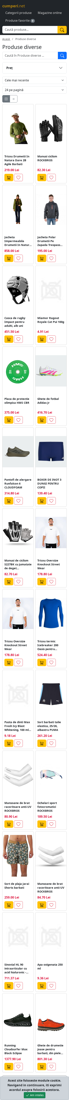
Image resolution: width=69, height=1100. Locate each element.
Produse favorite (17, 20)
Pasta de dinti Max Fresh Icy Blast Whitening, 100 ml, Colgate (17, 726)
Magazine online (50, 13)
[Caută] (62, 29)
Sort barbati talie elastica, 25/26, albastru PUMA (49, 726)
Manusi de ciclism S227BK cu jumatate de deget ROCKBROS (18, 564)
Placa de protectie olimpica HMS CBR (16, 400)
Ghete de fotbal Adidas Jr (48, 400)
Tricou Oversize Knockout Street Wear (48, 564)
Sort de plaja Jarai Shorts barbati (16, 885)
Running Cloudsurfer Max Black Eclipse (15, 1049)
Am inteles (36, 1095)
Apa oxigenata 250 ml (50, 966)
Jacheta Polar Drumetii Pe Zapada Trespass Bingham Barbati (49, 241)
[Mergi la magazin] (8, 177)
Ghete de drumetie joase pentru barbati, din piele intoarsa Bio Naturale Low (50, 1049)
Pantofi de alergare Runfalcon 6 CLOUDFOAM (17, 483)
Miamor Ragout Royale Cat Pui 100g (50, 320)
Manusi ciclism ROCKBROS (47, 158)
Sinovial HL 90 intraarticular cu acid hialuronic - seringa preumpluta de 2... (17, 968)
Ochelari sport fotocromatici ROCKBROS (47, 806)
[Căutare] (62, 55)
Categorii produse (18, 13)
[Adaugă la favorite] (18, 177)
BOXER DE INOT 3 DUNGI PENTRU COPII (49, 483)
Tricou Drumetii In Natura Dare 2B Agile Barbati (16, 160)
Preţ (9, 68)
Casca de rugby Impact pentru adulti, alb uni (14, 322)
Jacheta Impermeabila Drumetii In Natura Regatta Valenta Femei (17, 241)
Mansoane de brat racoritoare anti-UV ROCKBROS (17, 806)
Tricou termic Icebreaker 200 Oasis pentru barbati (47, 645)
